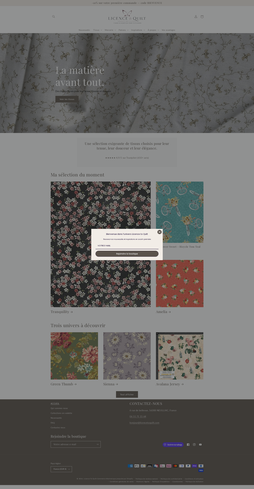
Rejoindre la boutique (127, 253)
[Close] (159, 232)
